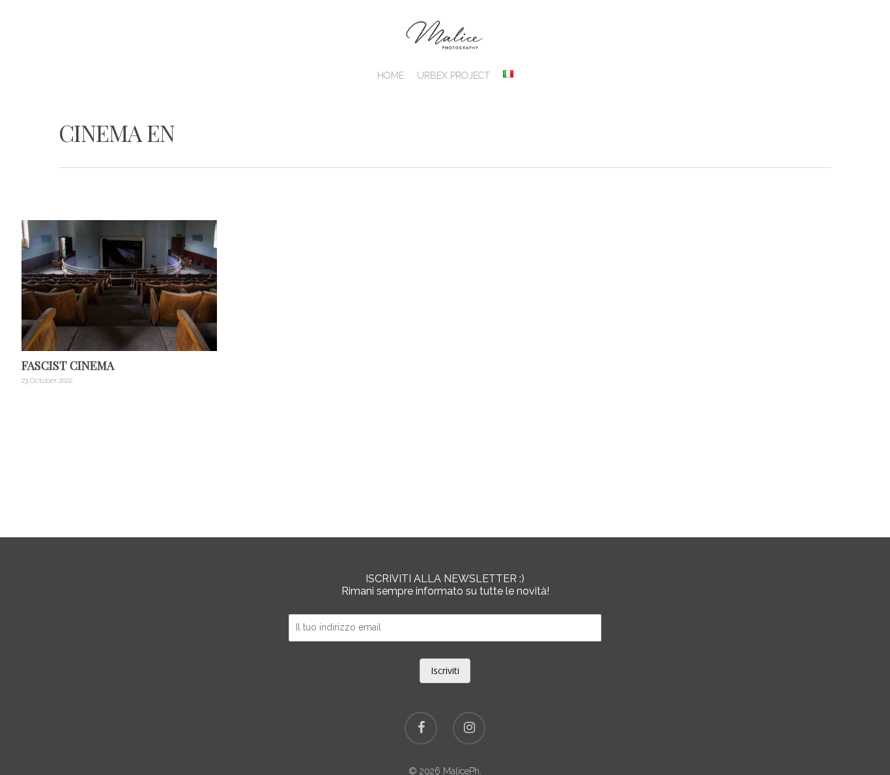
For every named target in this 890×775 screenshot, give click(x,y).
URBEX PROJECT (453, 75)
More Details (122, 275)
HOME (390, 75)
